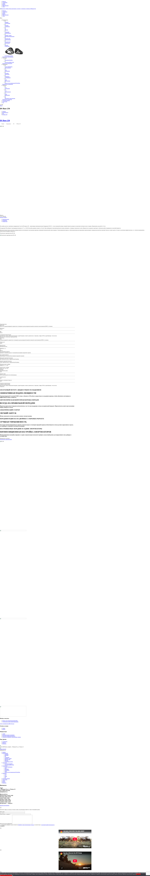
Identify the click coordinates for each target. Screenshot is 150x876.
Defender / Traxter (8, 758)
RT (5, 777)
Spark (6, 771)
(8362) (3, 749)
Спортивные (7, 26)
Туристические (8, 33)
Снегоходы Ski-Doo (9, 763)
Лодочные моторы (6, 778)
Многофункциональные (9, 36)
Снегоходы (4, 762)
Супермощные (8, 77)
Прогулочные (7, 80)
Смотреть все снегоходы (7, 63)
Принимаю (138, 874)
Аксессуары (4, 779)
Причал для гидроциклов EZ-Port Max (10, 720)
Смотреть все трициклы (7, 99)
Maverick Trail (7, 759)
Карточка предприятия (4, 805)
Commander (7, 757)
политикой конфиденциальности (47, 824)
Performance (7, 770)
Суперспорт (7, 46)
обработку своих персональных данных (26, 824)
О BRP (3, 733)
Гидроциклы (4, 765)
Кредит (3, 4)
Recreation (7, 769)
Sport (6, 768)
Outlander (6, 754)
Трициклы (4, 773)
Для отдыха (7, 74)
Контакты (4, 743)
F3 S (5, 774)
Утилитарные (7, 23)
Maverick (6, 760)
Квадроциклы (5, 753)
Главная (4, 752)
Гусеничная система (9, 761)
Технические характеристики (6, 439)
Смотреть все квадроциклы (7, 56)
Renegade (6, 755)
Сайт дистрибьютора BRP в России (7, 723)
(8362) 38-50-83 (5, 5)
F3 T (6, 775)
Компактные (7, 95)
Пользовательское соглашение (8, 734)
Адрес (3, 6)
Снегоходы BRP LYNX (9, 764)
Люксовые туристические (10, 98)
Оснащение (4, 220)
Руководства (4, 221)
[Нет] (12, 875)
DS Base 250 (5, 120)
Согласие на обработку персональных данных (11, 737)
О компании (4, 2)
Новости (4, 1)
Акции (3, 3)
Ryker (6, 776)
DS (5, 756)
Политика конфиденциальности (8, 736)
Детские (6, 29)
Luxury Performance (8, 766)
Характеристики (5, 219)
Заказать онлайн (3, 217)
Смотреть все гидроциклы (7, 84)
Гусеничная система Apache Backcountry (10, 721)
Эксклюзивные (8, 67)
